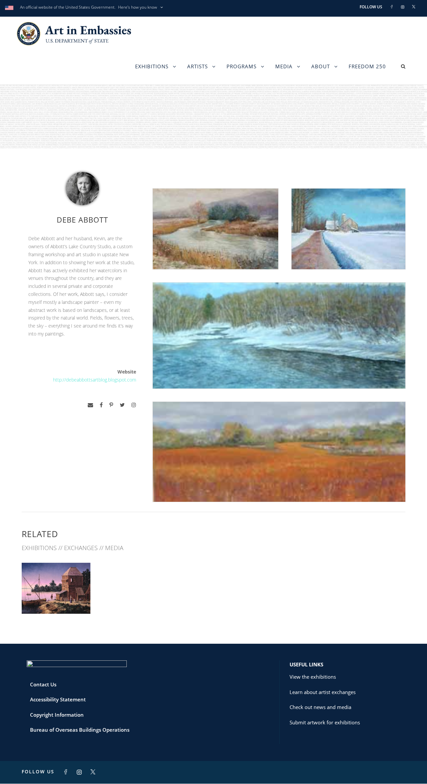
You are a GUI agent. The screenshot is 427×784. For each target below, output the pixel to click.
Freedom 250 (367, 66)
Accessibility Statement (58, 699)
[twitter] (122, 404)
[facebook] (101, 404)
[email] (90, 404)
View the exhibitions (313, 676)
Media (284, 66)
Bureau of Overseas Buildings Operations (79, 729)
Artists (197, 66)
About (320, 66)
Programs (242, 66)
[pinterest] (111, 404)
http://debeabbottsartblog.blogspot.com (94, 380)
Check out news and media (320, 707)
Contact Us (43, 684)
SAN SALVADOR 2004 (56, 599)
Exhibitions (151, 66)
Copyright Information (57, 714)
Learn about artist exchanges (323, 692)
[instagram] (133, 404)
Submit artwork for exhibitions (325, 722)
